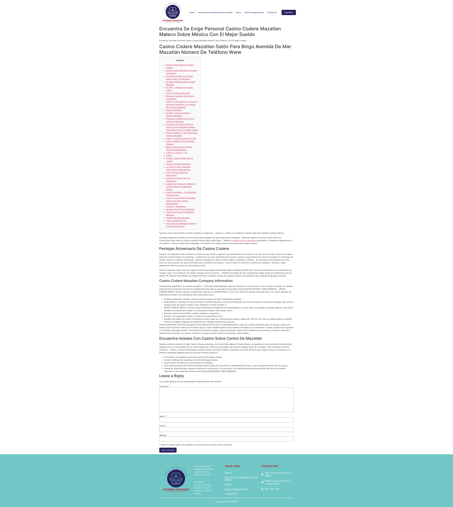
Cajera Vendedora (174, 110)
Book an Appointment (254, 12)
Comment (164, 386)
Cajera (169, 155)
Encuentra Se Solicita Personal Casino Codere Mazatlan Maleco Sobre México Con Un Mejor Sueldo (182, 127)
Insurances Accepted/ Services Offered (215, 12)
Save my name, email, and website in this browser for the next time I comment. (196, 445)
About (238, 12)
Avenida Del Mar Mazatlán (177, 218)
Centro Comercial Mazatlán (178, 164)
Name (162, 416)
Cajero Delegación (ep (176, 220)
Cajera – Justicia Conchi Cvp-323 (181, 138)
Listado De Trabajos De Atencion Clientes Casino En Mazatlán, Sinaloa (180, 187)
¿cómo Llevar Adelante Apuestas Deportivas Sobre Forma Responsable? (180, 201)
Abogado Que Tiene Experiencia (180, 209)
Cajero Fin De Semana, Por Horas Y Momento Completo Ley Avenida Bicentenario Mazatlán (182, 104)
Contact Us (272, 12)
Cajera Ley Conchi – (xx (176, 152)
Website (162, 435)
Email (162, 426)
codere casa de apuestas (244, 240)
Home (192, 12)
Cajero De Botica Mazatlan (178, 93)
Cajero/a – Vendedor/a (176, 206)
